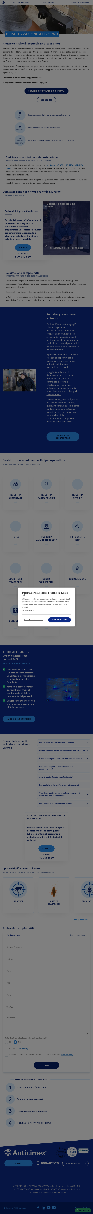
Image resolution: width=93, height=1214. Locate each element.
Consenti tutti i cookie (59, 619)
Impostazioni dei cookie (33, 620)
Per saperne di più (28, 610)
